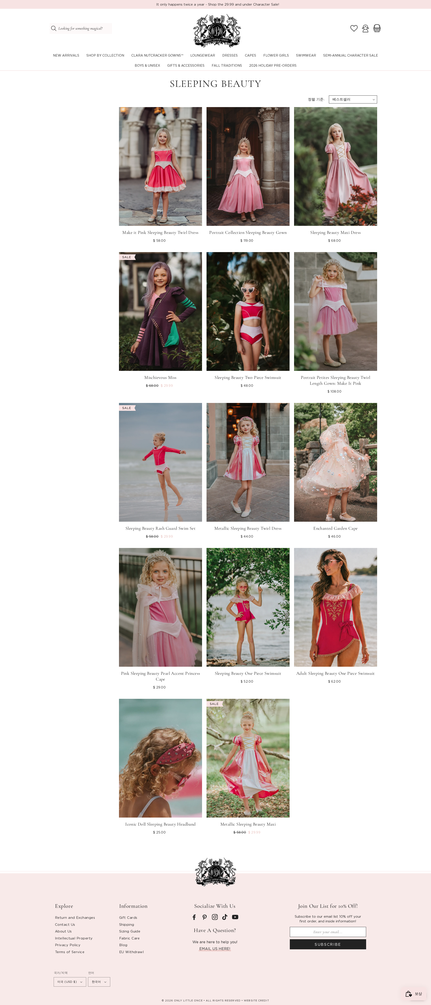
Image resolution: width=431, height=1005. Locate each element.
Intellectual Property (73, 938)
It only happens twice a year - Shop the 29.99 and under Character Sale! (217, 4)
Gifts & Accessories (186, 65)
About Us (63, 931)
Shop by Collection (105, 55)
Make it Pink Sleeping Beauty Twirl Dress (160, 232)
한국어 (96, 981)
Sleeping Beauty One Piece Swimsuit (248, 673)
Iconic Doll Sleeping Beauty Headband (160, 824)
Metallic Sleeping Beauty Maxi (248, 824)
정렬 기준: (316, 99)
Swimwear (306, 55)
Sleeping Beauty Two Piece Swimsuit (248, 377)
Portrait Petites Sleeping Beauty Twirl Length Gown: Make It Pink (335, 380)
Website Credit (256, 1000)
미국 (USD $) (67, 981)
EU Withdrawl (131, 952)
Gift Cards (128, 917)
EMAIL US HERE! (214, 949)
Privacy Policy (67, 945)
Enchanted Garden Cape (335, 528)
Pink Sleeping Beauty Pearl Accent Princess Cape (160, 676)
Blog (123, 945)
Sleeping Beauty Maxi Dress (335, 232)
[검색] (53, 28)
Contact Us (65, 924)
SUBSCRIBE (327, 944)
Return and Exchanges (75, 917)
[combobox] (81, 28)
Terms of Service (69, 952)
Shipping (126, 924)
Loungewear (202, 55)
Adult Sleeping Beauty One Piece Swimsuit (335, 673)
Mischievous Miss (160, 377)
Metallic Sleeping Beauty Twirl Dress (247, 528)
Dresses (230, 55)
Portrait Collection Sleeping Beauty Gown (248, 232)
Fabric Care (129, 938)
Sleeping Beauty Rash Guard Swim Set (160, 528)
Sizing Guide (129, 931)
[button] (105, 56)
